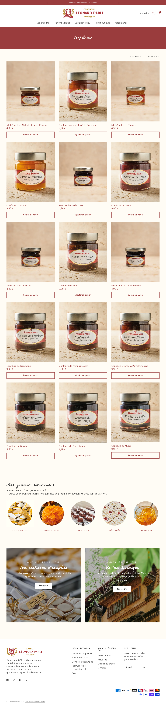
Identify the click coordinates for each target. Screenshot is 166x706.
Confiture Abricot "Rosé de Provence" (78, 125)
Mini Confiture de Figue (18, 286)
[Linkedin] (28, 680)
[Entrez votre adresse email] (143, 667)
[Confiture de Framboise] (30, 332)
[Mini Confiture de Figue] (30, 252)
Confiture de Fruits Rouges (72, 446)
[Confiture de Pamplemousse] (83, 332)
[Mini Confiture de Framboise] (135, 252)
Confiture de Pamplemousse (73, 366)
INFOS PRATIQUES (81, 649)
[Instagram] (16, 680)
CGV (74, 673)
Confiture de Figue (68, 286)
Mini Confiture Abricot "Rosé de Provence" (28, 125)
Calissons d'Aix (20, 531)
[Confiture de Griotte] (30, 412)
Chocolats (83, 531)
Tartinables (146, 531)
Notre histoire (104, 656)
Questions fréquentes (82, 654)
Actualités (102, 660)
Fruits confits (51, 531)
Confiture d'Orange (16, 206)
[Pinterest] (22, 680)
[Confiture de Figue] (83, 252)
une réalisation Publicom (35, 702)
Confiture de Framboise (18, 366)
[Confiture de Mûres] (135, 412)
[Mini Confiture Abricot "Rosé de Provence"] (30, 91)
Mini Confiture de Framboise (126, 286)
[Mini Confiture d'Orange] (135, 91)
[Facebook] (9, 680)
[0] (158, 13)
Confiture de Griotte (16, 446)
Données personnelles (82, 662)
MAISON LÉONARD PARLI (107, 650)
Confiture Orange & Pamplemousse (129, 366)
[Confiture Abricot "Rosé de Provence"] (83, 91)
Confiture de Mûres (121, 446)
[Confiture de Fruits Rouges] (83, 412)
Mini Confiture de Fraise (71, 206)
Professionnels (120, 23)
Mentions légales (80, 658)
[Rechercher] (153, 13)
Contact (102, 668)
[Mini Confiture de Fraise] (83, 172)
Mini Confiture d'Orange (123, 125)
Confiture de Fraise (121, 206)
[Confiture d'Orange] (30, 172)
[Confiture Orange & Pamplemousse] (135, 332)
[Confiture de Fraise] (135, 172)
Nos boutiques (103, 23)
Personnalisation (63, 23)
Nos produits (43, 23)
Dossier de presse (106, 664)
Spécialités (114, 531)
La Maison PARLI (82, 23)
